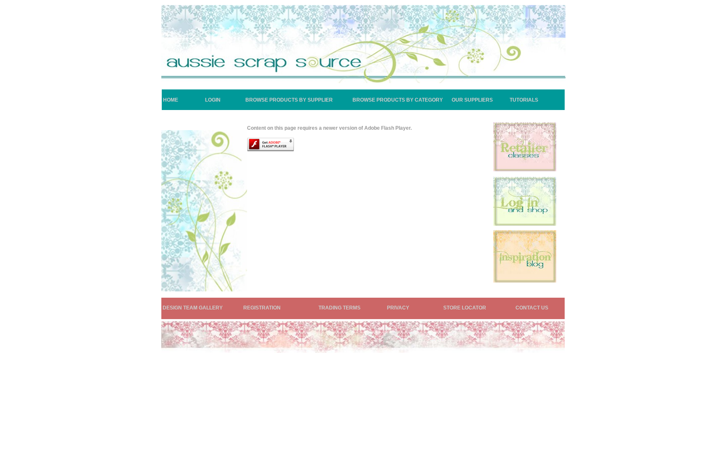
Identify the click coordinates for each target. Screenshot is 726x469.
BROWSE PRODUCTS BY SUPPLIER (289, 100)
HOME (170, 100)
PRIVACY (398, 308)
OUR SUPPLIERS (472, 100)
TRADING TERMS (339, 308)
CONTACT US (532, 308)
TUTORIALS (524, 100)
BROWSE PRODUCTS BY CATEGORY (397, 100)
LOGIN (213, 100)
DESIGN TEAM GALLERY (193, 308)
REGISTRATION (262, 308)
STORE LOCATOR (464, 308)
